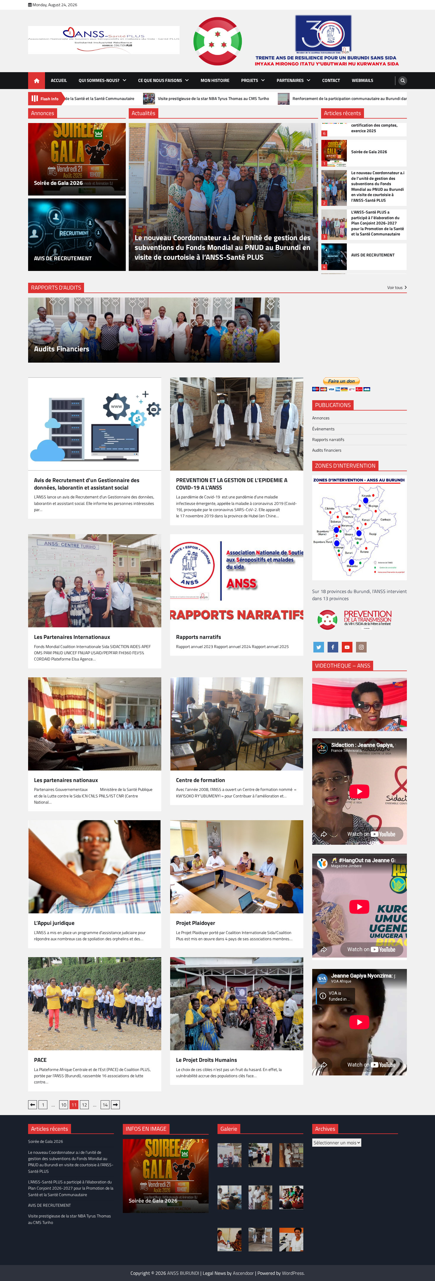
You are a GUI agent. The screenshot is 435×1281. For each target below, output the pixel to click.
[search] (402, 80)
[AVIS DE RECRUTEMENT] (77, 234)
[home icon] (36, 80)
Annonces (321, 418)
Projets (249, 80)
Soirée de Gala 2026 (58, 183)
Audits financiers (326, 450)
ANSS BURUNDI (183, 1273)
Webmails (362, 80)
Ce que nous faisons (160, 80)
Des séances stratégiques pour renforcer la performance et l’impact (169, 98)
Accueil (59, 80)
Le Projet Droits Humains (206, 1060)
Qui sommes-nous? (99, 80)
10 (63, 1104)
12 (84, 1104)
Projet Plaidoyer (195, 923)
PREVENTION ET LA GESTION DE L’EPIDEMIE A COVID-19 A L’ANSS (231, 483)
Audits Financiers (61, 349)
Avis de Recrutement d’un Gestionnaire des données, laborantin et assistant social (86, 483)
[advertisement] (297, 41)
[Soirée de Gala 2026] (77, 159)
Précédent (32, 1104)
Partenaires (290, 80)
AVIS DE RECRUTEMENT (63, 258)
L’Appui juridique (54, 923)
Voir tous (395, 287)
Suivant (115, 1104)
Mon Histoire (215, 80)
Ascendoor (243, 1273)
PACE (40, 1060)
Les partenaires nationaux (66, 780)
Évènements (323, 428)
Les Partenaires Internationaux (72, 637)
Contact (331, 80)
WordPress (293, 1273)
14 (105, 1104)
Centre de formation (200, 780)
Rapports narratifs (198, 637)
